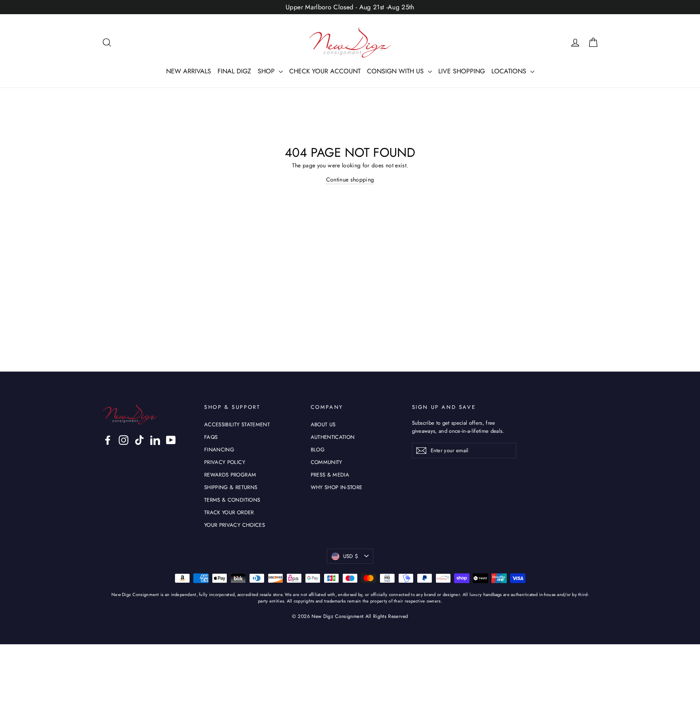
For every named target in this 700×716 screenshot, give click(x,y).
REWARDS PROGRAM (230, 475)
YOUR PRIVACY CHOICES (234, 525)
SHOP (267, 71)
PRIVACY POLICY (224, 462)
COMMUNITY (326, 462)
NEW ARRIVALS (188, 71)
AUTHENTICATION (333, 437)
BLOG (317, 449)
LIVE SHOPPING (461, 71)
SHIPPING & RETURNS (230, 487)
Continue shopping (350, 179)
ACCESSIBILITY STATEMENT (237, 424)
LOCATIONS (509, 71)
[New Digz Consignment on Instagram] (123, 440)
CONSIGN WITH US (396, 71)
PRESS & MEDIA (330, 475)
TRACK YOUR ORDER (229, 512)
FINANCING (219, 449)
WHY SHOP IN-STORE (337, 487)
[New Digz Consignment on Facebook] (108, 440)
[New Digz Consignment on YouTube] (171, 440)
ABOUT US (323, 424)
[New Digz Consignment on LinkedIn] (155, 440)
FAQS (211, 437)
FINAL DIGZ (234, 71)
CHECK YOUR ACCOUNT (325, 71)
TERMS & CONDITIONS (232, 500)
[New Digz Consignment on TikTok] (139, 440)
